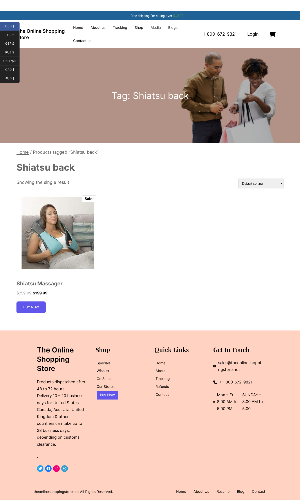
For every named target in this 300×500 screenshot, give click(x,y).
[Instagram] (56, 468)
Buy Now (31, 307)
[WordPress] (64, 468)
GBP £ (12, 44)
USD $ (12, 26)
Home (22, 152)
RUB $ (12, 52)
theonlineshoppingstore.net (56, 491)
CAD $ (12, 70)
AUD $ (12, 78)
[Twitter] (40, 468)
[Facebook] (48, 468)
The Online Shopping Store (55, 359)
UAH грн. (11, 61)
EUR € (12, 35)
